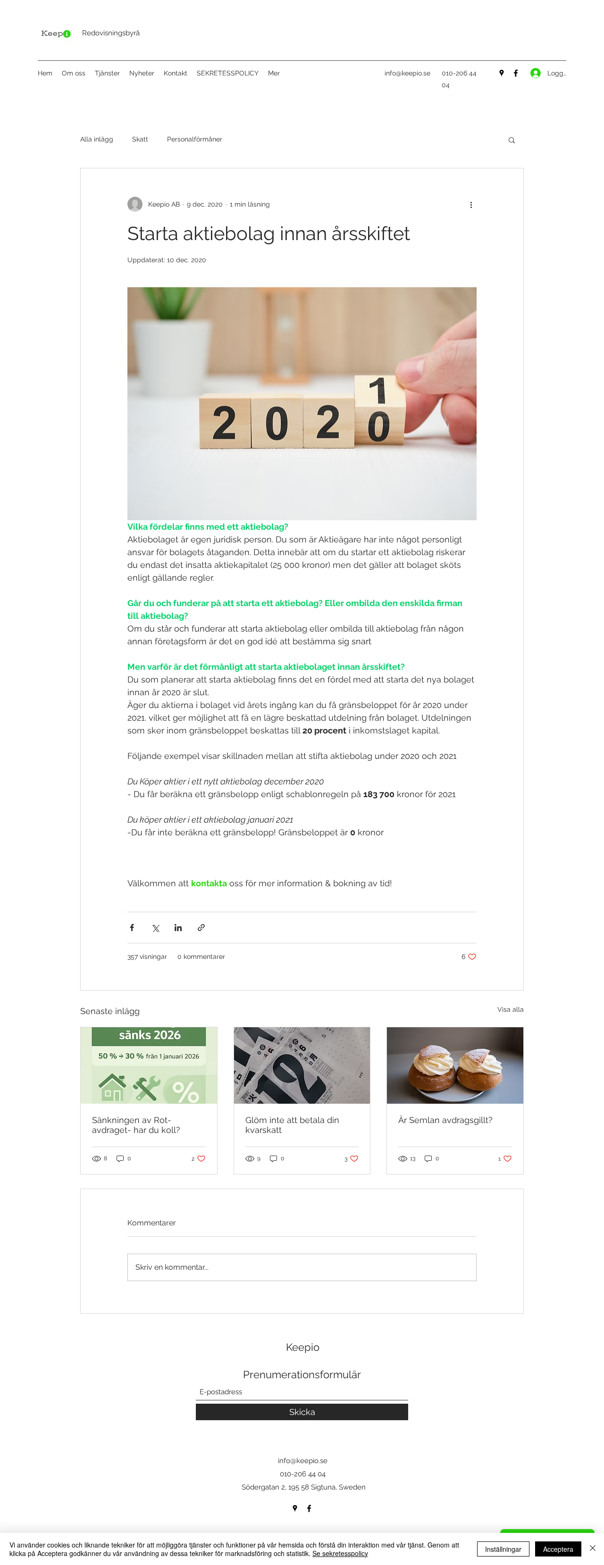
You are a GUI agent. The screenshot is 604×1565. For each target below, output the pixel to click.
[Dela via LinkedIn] (178, 927)
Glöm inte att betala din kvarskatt (292, 1125)
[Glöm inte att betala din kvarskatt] (302, 1065)
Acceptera (558, 1549)
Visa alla (510, 1009)
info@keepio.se (407, 73)
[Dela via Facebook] (131, 927)
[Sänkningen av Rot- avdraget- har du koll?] (149, 1065)
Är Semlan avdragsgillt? (445, 1120)
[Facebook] (515, 73)
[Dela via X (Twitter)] (155, 927)
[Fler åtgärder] (471, 204)
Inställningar (503, 1549)
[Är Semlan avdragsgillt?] (455, 1065)
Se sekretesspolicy (340, 1553)
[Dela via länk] (201, 927)
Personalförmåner (194, 139)
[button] (511, 139)
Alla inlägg (96, 139)
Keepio (302, 1347)
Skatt (140, 139)
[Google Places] (501, 73)
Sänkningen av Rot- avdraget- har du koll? (136, 1125)
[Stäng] (592, 1548)
